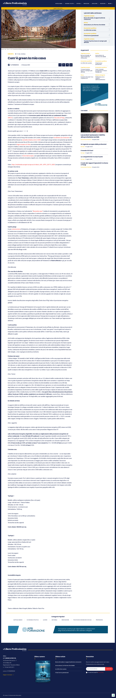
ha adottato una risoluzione (61, 137)
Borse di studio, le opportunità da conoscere (94, 18)
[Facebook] (60, 64)
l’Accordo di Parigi (59, 118)
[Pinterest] (67, 64)
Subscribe (109, 669)
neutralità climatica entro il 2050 (31, 140)
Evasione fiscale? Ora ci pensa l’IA (87, 77)
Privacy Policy (100, 672)
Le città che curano (90, 30)
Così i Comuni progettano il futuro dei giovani (101, 71)
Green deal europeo (28, 156)
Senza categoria (100, 75)
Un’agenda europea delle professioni (93, 144)
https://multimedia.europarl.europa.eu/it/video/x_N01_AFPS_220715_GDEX (33, 164)
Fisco (82, 75)
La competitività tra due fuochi (92, 157)
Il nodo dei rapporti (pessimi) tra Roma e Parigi (94, 164)
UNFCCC (10, 118)
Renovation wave (38, 211)
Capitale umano (89, 15)
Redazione (15, 65)
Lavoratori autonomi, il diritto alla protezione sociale (93, 136)
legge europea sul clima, (23, 144)
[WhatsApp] (71, 64)
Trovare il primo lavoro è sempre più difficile (95, 41)
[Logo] (19, 3)
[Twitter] (63, 64)
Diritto (86, 22)
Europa (11, 54)
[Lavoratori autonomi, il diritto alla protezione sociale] (94, 122)
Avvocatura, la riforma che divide (94, 25)
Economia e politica (90, 28)
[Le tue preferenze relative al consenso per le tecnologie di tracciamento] (113, 695)
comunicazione (16, 229)
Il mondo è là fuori (87, 150)
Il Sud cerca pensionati (91, 35)
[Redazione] (9, 65)
